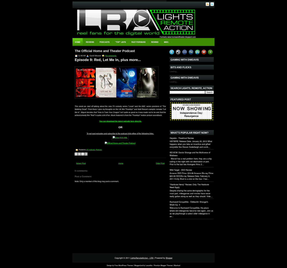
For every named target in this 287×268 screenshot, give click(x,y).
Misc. (166, 42)
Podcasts (105, 42)
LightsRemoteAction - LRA (141, 257)
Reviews (90, 42)
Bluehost (177, 265)
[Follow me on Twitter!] (212, 5)
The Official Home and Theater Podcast (105, 51)
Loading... (174, 71)
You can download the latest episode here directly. (120, 121)
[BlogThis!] (79, 154)
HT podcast (90, 150)
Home (77, 42)
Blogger (169, 257)
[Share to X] (82, 154)
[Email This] (76, 154)
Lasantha (149, 265)
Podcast (99, 150)
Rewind (154, 42)
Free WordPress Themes (124, 265)
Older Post (160, 163)
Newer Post (81, 163)
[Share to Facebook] (85, 154)
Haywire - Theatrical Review (182, 138)
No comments (110, 56)
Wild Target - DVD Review (181, 169)
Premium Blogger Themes (163, 265)
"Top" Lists (120, 42)
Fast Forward (138, 42)
